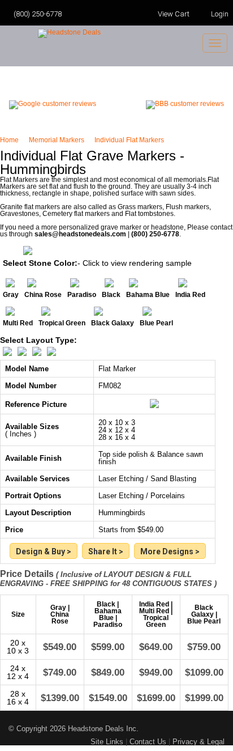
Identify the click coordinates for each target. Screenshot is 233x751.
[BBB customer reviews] (185, 104)
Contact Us (148, 741)
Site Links (106, 741)
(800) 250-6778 (38, 14)
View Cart (172, 14)
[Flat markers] (170, 552)
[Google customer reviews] (52, 104)
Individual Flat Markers (129, 140)
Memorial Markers (58, 140)
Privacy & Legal (198, 741)
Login (219, 14)
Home (11, 140)
